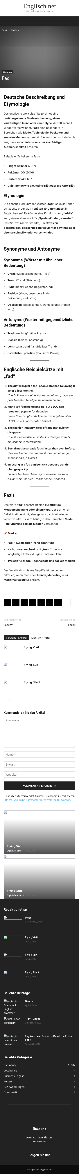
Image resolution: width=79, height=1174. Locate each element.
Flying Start (32, 682)
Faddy (71, 625)
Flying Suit (31, 665)
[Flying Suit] (13, 669)
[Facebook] (7, 602)
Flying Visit (31, 647)
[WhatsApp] (24, 602)
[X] (15, 602)
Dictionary (16, 30)
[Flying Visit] (13, 651)
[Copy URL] (58, 602)
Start (4, 30)
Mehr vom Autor (40, 637)
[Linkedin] (32, 602)
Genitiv (29, 1001)
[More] (67, 602)
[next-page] (12, 700)
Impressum (39, 1141)
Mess (28, 917)
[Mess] (13, 922)
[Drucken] (49, 602)
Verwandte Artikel (16, 637)
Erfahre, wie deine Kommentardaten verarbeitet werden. (37, 799)
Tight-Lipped (32, 1018)
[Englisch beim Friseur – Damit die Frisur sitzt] (13, 1040)
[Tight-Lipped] (13, 1023)
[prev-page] (6, 700)
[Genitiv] (13, 1007)
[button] (6, 21)
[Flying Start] (13, 686)
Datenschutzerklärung (39, 1137)
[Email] (41, 602)
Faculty (8, 625)
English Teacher (14, 850)
